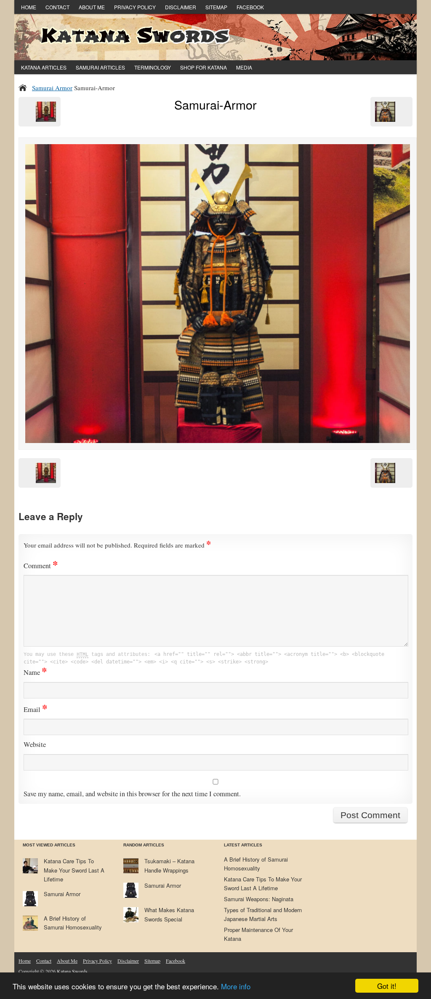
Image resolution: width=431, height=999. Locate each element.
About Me (92, 7)
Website (35, 744)
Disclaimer (180, 7)
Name (35, 672)
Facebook (250, 7)
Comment (41, 565)
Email (35, 709)
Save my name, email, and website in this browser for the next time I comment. (132, 793)
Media (244, 67)
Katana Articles (44, 67)
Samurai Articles (100, 67)
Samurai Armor (52, 87)
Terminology (152, 67)
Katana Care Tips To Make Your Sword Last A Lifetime (74, 870)
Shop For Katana (203, 67)
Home (28, 7)
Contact (57, 7)
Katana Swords (72, 971)
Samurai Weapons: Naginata (258, 899)
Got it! (386, 985)
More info (235, 986)
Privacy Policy (135, 7)
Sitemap (216, 7)
